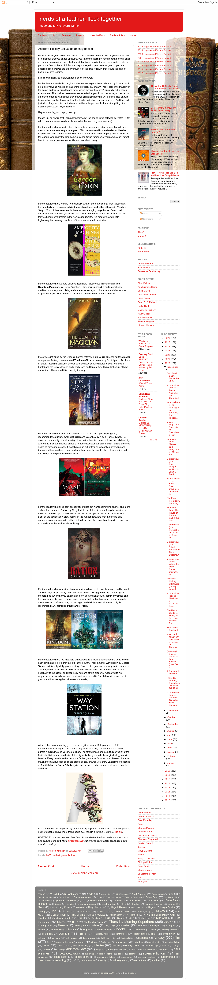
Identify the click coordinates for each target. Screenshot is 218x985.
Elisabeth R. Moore (147, 835)
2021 (168, 359)
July (169, 735)
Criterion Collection (133, 897)
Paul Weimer (144, 267)
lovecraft (165, 945)
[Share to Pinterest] (102, 850)
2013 (168, 796)
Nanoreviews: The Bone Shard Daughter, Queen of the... (173, 486)
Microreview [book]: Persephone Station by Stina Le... (173, 531)
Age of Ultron (106, 894)
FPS (124, 904)
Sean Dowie (144, 866)
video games (120, 960)
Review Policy (117, 35)
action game (80, 925)
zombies (156, 960)
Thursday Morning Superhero (131, 922)
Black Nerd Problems (144, 395)
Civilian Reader (143, 419)
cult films (56, 938)
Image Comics (167, 907)
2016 (168, 783)
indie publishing (80, 945)
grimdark (138, 942)
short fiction (60, 956)
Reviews (42, 35)
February (172, 756)
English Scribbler (146, 843)
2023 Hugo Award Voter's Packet (154, 54)
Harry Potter (64, 907)
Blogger (131, 973)
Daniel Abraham (98, 900)
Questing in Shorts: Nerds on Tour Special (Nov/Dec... (173, 659)
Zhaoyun (142, 881)
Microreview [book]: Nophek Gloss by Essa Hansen (173, 699)
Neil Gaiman (116, 915)
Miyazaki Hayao (59, 915)
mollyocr (99, 950)
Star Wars (161, 917)
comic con (47, 934)
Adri (91, 894)
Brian (140, 824)
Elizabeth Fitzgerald (148, 839)
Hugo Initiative (118, 907)
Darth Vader (153, 900)
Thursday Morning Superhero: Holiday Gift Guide (173, 683)
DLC (84, 901)
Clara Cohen (144, 298)
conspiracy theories (102, 934)
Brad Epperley (145, 820)
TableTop (61, 922)
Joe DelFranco (145, 317)
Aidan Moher (144, 812)
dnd (133, 938)
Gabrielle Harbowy (147, 310)
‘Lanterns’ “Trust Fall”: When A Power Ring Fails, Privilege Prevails (146, 404)
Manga (148, 911)
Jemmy (141, 847)
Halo (52, 907)
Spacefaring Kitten (147, 874)
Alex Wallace (144, 283)
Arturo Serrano (145, 263)
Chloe (99, 897)
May (169, 743)
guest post (153, 942)
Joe (53, 911)
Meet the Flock (97, 35)
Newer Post (46, 866)
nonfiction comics (147, 950)
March (170, 752)
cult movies (71, 938)
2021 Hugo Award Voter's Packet (154, 58)
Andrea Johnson (146, 816)
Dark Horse (134, 900)
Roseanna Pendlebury (149, 271)
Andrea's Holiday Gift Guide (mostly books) (173, 583)
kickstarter (116, 945)
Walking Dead (45, 925)
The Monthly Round (94, 922)
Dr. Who (70, 904)
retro (109, 954)
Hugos (151, 907)
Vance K (142, 236)
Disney (57, 904)
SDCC (108, 918)
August (171, 731)
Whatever (144, 341)
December (172, 367)
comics (64, 933)
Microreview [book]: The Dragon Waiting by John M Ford (173, 467)
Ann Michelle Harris (147, 287)
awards (41, 929)
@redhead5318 (75, 841)
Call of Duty (64, 897)
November (172, 710)
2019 (168, 771)
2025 (168, 342)
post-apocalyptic (69, 953)
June (170, 739)
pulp (101, 954)
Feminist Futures (153, 904)
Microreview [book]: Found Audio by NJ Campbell (173, 391)
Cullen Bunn (152, 897)
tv (73, 960)
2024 (168, 346)
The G (141, 232)
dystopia (143, 937)
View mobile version (84, 873)
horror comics (63, 945)
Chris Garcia (144, 291)
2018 (168, 775)
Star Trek (145, 918)
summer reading (146, 957)
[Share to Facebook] (99, 850)
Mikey (141, 854)
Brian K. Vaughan (46, 897)
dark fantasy (89, 938)
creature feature (140, 934)
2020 (168, 363)
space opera (82, 956)
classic (165, 930)
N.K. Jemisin (78, 915)
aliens (95, 925)
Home (133, 35)
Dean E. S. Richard (147, 302)
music (110, 949)
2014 (168, 792)
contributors (122, 934)
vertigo (103, 960)
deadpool (124, 938)
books (121, 929)
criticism (42, 938)
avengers (170, 925)
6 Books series (72, 894)
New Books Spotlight (172, 628)
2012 (168, 800)
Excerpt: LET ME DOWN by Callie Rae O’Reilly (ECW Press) (145, 428)
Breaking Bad (158, 894)
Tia (139, 877)
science (133, 954)
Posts (145, 213)
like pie (118, 832)
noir (133, 949)
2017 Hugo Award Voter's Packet (154, 73)
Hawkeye (80, 907)
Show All (153, 440)
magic (177, 945)
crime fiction (169, 934)
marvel (46, 949)
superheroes (168, 956)
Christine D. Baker (147, 294)
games (81, 942)
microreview (76, 949)
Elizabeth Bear (108, 904)
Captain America (82, 897)
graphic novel (121, 942)
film (177, 938)
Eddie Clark (143, 306)
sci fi (120, 954)
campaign (140, 929)
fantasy (159, 938)
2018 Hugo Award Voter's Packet (154, 69)
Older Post (123, 866)
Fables (135, 904)
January (171, 763)
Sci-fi (131, 917)
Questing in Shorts (61, 918)
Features (66, 35)
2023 (168, 350)
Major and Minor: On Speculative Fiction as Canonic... (173, 640)
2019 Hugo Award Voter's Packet (154, 65)
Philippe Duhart (145, 862)
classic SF (175, 930)
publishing (89, 954)
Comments (147, 219)
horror (46, 945)
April (170, 747)
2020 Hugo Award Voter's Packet (154, 62)
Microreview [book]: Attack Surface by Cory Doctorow (173, 548)
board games (104, 929)
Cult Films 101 (170, 897)
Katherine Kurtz (103, 911)
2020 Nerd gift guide (56, 855)
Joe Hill (70, 911)
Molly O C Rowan (146, 858)
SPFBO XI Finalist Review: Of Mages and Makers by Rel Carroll (146, 364)
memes (59, 950)
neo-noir (122, 950)
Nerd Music (132, 915)
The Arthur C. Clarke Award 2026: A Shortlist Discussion (165, 87)
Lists (54, 35)
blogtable (87, 929)
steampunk (126, 957)
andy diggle (110, 925)
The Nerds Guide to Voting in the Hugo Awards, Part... (172, 617)
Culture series (44, 901)
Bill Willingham (122, 894)
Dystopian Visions (87, 904)
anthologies (154, 925)
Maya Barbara (145, 851)
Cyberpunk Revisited (65, 900)
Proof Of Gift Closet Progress (146, 345)
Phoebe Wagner (146, 321)
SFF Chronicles (144, 379)
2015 (168, 787)
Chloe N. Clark (145, 831)
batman (72, 929)
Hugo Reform (137, 907)
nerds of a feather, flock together (81, 18)
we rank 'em (140, 960)
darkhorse (105, 938)
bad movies (57, 929)
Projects (80, 35)
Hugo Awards (96, 907)
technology (60, 960)
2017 (168, 779)
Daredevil (117, 900)
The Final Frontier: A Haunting (173, 500)
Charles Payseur (146, 828)
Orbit (172, 915)
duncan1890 (107, 973)
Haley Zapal (144, 314)
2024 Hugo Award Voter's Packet (154, 50)
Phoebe (42, 918)
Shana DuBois (145, 870)
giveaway (107, 942)
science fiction (154, 953)
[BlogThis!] (92, 850)
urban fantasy (88, 960)
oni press (163, 949)
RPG (79, 918)
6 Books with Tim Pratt (173, 672)
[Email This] (89, 850)
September (173, 724)
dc (114, 938)
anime (139, 925)
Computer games (113, 897)
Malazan (138, 911)
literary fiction (132, 945)
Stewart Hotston (146, 325)
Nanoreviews (97, 914)
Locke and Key (121, 911)
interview (99, 945)
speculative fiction (106, 957)
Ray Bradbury (94, 918)
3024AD (41, 894)
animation (124, 925)
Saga (120, 918)
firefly (49, 942)
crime (154, 934)
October (171, 717)
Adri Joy (142, 248)
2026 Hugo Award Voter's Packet (154, 46)
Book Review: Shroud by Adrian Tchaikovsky (163, 109)
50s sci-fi (54, 894)
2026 (168, 338)
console (84, 934)
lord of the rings (151, 945)
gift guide (95, 942)
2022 (168, 355)
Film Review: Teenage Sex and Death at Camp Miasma (165, 174)
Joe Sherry (143, 251)
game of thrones (64, 942)
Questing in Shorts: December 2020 (173, 377)
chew (153, 929)
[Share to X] (96, 850)
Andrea (71, 855)
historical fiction (172, 942)
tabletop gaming (45, 960)
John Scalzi (85, 911)
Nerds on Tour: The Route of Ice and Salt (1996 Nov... (173, 514)
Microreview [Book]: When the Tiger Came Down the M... (173, 567)
